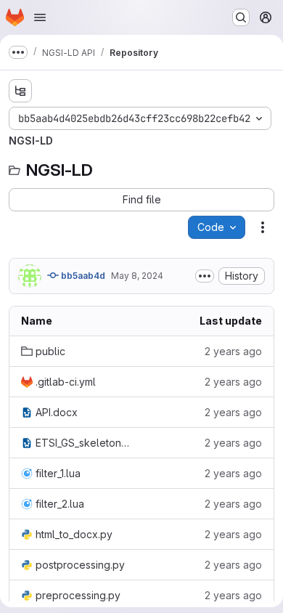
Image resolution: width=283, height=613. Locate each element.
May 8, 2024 (137, 275)
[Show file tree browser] (20, 90)
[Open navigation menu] (40, 17)
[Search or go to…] (241, 17)
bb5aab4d (82, 275)
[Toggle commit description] (204, 276)
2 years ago (233, 351)
